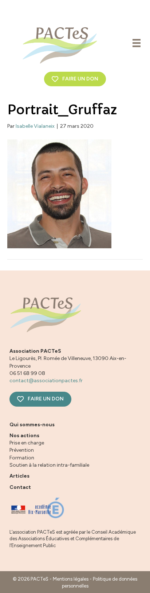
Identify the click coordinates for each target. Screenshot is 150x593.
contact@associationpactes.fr (46, 380)
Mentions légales (70, 579)
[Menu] (136, 43)
